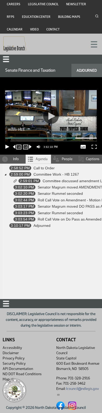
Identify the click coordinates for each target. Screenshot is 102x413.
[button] (51, 206)
